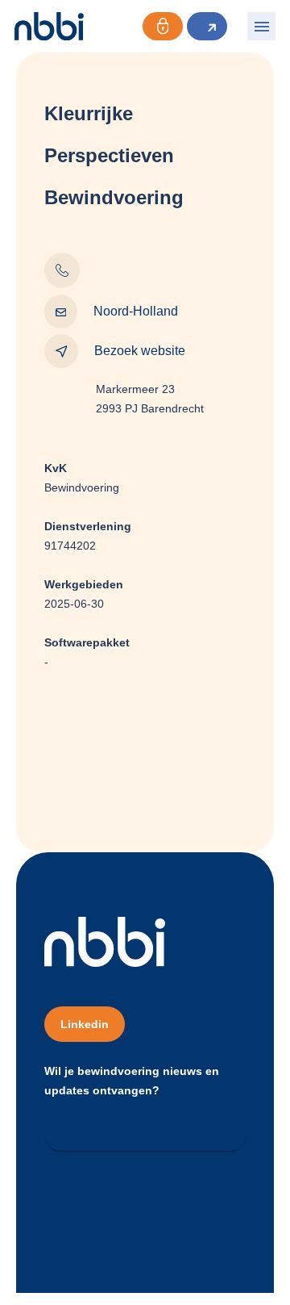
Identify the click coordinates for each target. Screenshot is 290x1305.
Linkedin (84, 1024)
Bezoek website (139, 351)
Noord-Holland (135, 311)
